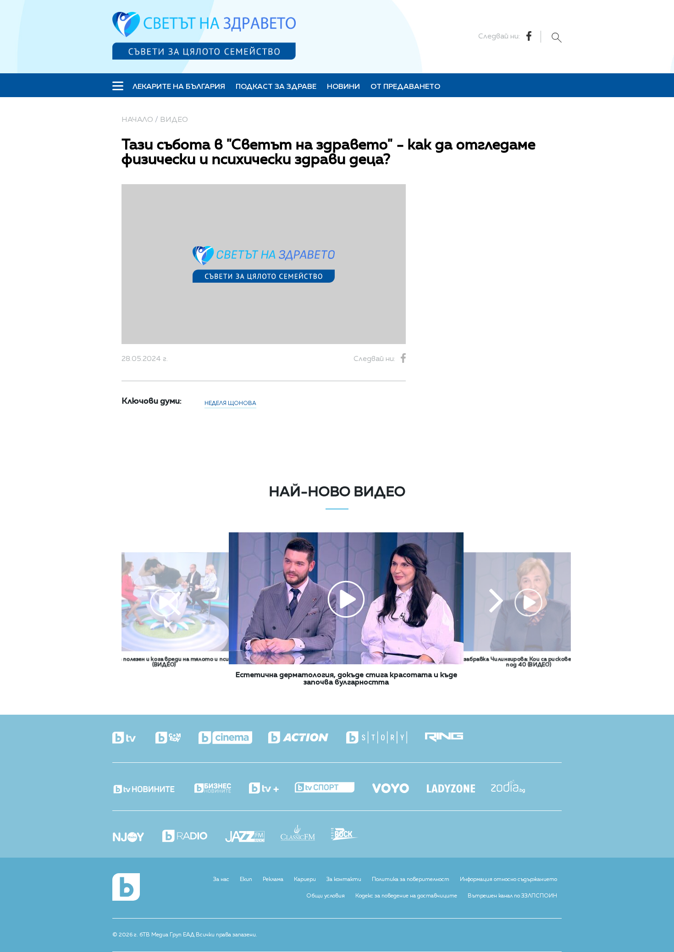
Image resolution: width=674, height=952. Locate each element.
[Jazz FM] (253, 837)
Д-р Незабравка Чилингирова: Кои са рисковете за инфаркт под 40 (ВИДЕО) (528, 662)
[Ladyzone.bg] (459, 789)
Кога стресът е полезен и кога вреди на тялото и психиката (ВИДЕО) (164, 662)
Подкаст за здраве (276, 87)
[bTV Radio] (192, 837)
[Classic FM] (306, 834)
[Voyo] (398, 786)
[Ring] (452, 737)
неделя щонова (230, 403)
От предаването (405, 87)
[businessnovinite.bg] (220, 789)
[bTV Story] (384, 737)
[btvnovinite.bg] (152, 787)
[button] (173, 602)
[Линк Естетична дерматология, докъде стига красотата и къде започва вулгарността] (346, 662)
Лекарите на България (179, 87)
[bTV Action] (306, 737)
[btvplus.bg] (272, 789)
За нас (221, 879)
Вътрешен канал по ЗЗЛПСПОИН (512, 896)
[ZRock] (353, 835)
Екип (246, 879)
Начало (137, 120)
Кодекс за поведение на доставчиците (406, 896)
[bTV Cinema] (233, 738)
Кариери (305, 879)
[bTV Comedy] (176, 738)
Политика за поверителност (410, 879)
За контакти (343, 879)
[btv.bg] (133, 738)
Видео (174, 120)
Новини (343, 87)
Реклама (273, 879)
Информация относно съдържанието (508, 879)
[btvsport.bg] (332, 788)
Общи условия (325, 896)
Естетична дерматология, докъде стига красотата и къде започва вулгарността (346, 679)
